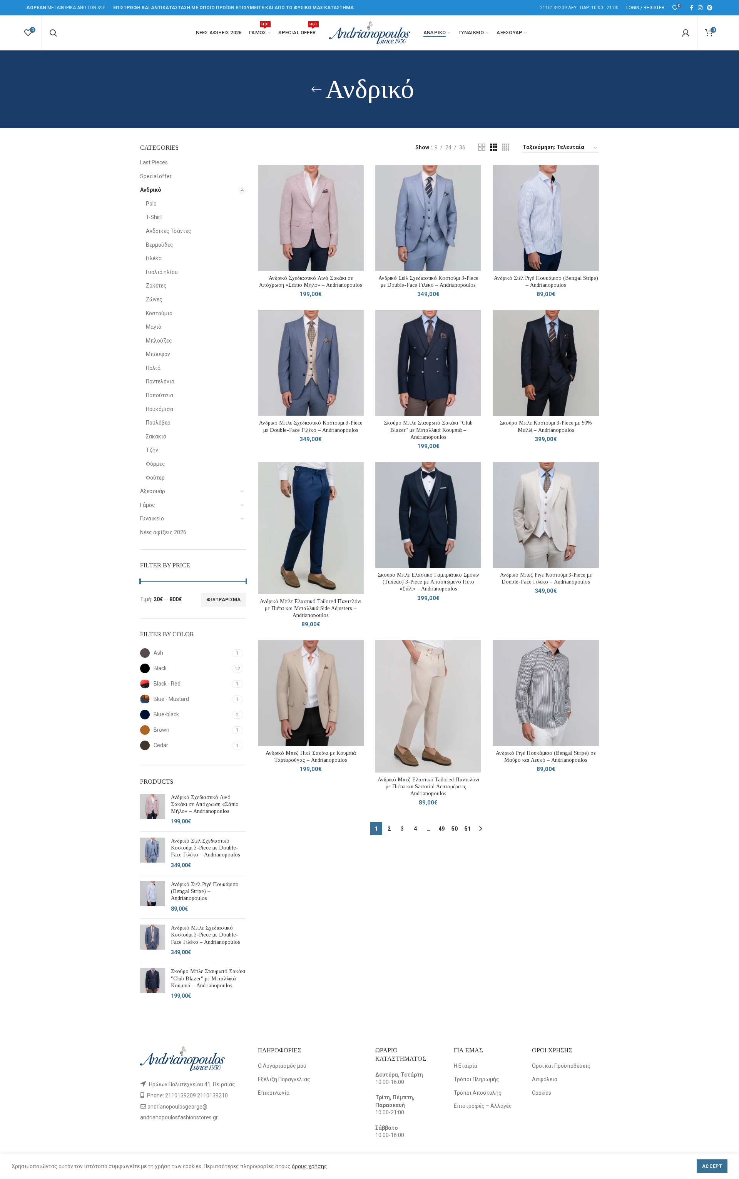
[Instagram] (700, 8)
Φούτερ (155, 478)
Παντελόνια (160, 381)
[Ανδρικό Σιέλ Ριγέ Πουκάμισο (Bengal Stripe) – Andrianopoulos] (152, 897)
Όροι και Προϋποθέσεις (561, 1066)
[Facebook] (691, 8)
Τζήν (152, 450)
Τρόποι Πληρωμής (476, 1079)
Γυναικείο (152, 518)
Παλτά (153, 368)
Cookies (541, 1093)
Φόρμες (155, 464)
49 (441, 829)
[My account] (685, 32)
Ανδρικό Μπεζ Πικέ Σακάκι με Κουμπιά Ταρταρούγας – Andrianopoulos (311, 756)
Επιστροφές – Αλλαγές (483, 1106)
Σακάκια (156, 436)
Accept (712, 1166)
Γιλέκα (154, 258)
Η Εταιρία (465, 1066)
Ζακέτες (156, 286)
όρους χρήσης (309, 1166)
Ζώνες (154, 299)
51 (468, 829)
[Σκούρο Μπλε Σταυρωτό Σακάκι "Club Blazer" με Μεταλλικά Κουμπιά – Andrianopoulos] (152, 984)
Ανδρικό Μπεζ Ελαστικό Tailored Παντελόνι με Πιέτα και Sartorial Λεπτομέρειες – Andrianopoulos (428, 786)
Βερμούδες (159, 245)
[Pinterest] (710, 8)
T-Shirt (154, 217)
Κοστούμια (159, 313)
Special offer (156, 176)
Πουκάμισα (159, 409)
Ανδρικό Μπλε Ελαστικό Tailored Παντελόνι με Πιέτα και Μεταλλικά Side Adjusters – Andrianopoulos (310, 608)
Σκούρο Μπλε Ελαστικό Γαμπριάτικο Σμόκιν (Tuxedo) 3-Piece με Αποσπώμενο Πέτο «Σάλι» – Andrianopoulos (428, 582)
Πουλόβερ (158, 423)
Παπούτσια (159, 395)
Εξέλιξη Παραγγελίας (284, 1079)
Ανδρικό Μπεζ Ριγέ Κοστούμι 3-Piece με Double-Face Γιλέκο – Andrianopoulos (546, 578)
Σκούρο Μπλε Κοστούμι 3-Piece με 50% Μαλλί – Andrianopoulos (546, 426)
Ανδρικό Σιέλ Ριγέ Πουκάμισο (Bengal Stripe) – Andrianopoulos (205, 891)
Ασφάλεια (544, 1079)
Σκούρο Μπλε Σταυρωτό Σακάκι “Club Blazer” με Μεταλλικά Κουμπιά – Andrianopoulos (428, 430)
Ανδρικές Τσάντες (168, 231)
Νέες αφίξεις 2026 (163, 532)
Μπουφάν (158, 354)
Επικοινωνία (273, 1093)
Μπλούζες (159, 341)
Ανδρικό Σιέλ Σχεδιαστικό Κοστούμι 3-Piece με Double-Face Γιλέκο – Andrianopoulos (205, 848)
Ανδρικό (150, 190)
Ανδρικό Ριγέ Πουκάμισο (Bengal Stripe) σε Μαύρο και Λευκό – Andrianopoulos (546, 756)
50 (454, 829)
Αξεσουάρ (152, 491)
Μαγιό (153, 327)
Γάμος (147, 505)
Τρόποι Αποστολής (478, 1093)
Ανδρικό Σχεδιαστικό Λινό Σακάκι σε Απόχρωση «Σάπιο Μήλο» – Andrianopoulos (205, 804)
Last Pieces (154, 162)
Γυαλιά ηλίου (162, 272)
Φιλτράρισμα (224, 599)
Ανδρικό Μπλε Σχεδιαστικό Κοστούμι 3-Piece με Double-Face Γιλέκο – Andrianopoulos (205, 935)
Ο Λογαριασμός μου (282, 1066)
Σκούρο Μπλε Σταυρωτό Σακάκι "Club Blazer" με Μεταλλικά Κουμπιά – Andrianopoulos (208, 978)
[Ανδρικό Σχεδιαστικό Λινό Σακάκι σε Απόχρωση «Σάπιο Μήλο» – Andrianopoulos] (152, 810)
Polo (151, 204)
